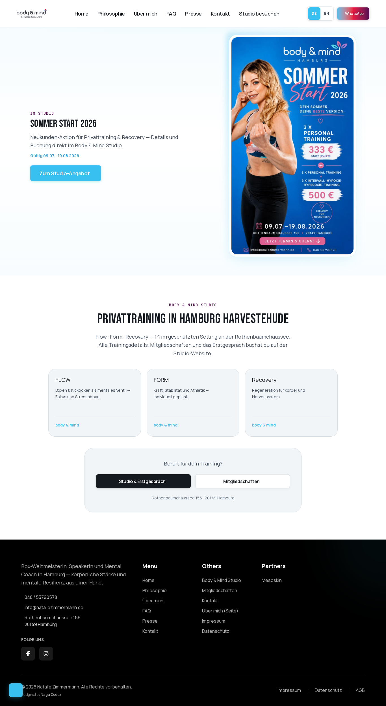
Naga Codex (51, 694)
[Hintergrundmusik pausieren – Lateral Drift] (16, 690)
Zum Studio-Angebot (64, 173)
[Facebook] (28, 653)
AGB (360, 690)
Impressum (289, 690)
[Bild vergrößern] (292, 145)
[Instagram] (46, 653)
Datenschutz (328, 690)
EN (326, 13)
